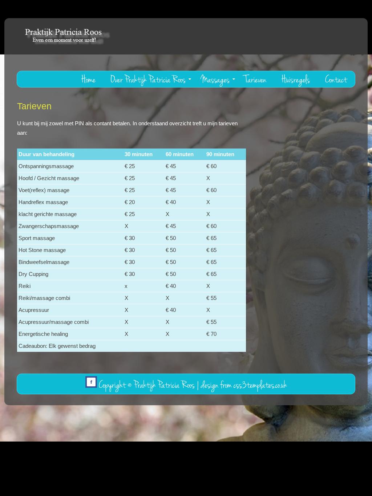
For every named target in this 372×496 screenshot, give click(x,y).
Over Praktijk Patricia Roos (148, 79)
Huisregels (296, 79)
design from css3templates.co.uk (244, 385)
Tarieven (255, 79)
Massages (215, 79)
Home (88, 79)
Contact (336, 79)
